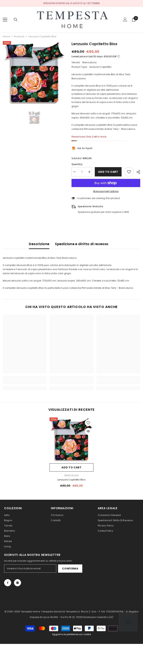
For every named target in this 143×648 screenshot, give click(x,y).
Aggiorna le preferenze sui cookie (71, 634)
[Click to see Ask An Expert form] (128, 622)
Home (6, 36)
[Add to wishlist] (129, 171)
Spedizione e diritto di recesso (81, 244)
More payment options (106, 191)
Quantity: (77, 164)
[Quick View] (88, 431)
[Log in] (125, 20)
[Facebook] (7, 582)
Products (19, 36)
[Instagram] (17, 582)
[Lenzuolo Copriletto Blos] (71, 439)
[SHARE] (137, 172)
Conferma (70, 568)
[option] (34, 72)
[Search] (15, 19)
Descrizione (39, 244)
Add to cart (108, 172)
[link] (25, 382)
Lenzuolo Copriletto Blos (71, 479)
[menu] (5, 19)
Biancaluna (89, 62)
